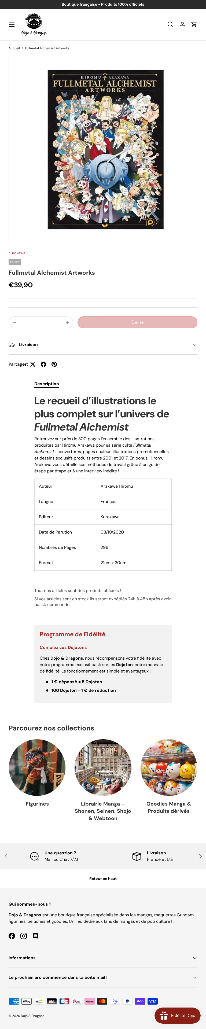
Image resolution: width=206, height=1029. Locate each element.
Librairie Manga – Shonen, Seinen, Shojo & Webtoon (103, 811)
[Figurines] (37, 767)
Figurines (37, 803)
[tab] (46, 384)
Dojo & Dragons (32, 1016)
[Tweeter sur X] (32, 364)
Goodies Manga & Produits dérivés (168, 807)
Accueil (14, 48)
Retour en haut (103, 878)
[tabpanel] (103, 505)
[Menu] (12, 25)
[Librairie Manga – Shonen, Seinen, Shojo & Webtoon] (103, 767)
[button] (194, 25)
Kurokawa (17, 253)
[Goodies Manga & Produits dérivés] (169, 767)
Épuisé (137, 322)
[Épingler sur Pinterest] (54, 364)
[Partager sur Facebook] (43, 364)
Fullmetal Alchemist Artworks (47, 48)
